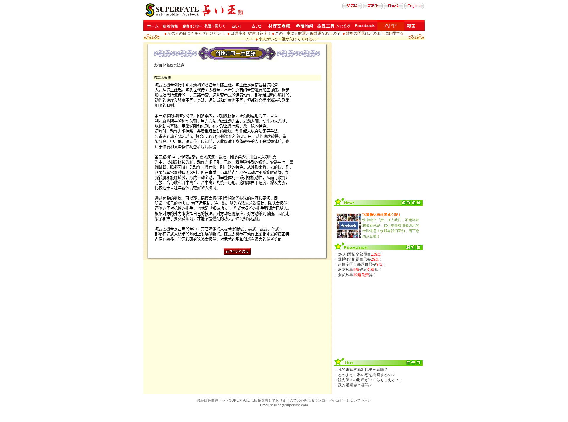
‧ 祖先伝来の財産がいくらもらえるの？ (369, 380)
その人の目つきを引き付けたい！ (196, 33)
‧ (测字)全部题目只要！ (359, 259)
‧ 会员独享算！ (356, 274)
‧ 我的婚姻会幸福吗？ (353, 385)
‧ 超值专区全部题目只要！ (360, 264)
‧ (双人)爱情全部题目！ (360, 254)
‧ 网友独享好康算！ (358, 269)
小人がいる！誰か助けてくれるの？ (289, 39)
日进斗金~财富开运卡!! (250, 33)
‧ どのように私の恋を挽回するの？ (365, 375)
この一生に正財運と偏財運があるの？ (308, 33)
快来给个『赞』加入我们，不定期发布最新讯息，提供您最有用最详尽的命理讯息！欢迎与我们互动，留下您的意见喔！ (390, 226)
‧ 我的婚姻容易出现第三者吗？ (361, 369)
